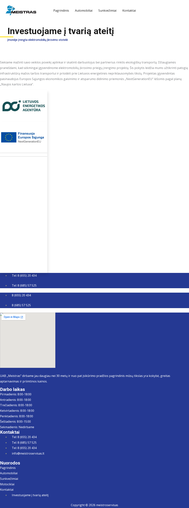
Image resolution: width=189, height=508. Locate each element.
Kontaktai (129, 10)
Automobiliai (83, 10)
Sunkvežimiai (107, 10)
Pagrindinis (61, 10)
